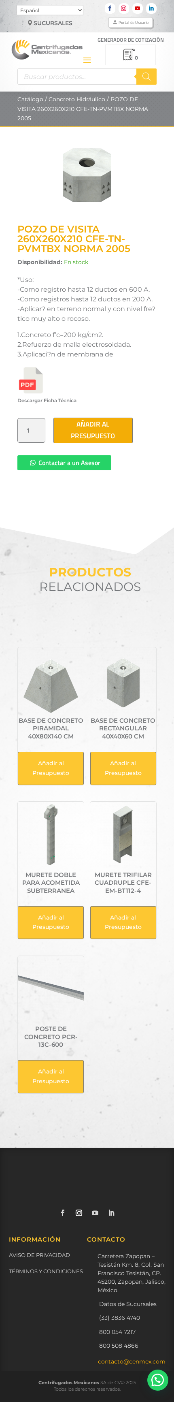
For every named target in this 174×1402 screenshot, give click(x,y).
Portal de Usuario (134, 22)
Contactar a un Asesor (69, 462)
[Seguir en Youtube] (137, 8)
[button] (157, 1380)
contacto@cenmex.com (132, 1361)
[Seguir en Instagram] (124, 8)
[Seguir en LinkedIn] (151, 8)
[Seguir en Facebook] (110, 8)
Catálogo (30, 99)
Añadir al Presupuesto (93, 430)
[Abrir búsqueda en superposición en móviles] (87, 76)
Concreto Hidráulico (77, 99)
